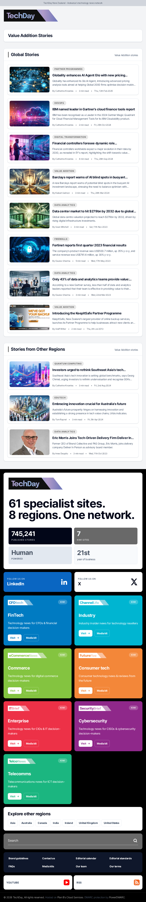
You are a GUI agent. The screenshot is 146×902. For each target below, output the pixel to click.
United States (111, 822)
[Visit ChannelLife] (98, 602)
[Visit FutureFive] (98, 655)
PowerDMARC (117, 897)
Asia (12, 822)
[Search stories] (135, 840)
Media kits (48, 866)
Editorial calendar (86, 858)
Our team (81, 866)
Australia (26, 822)
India (56, 822)
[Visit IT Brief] (27, 708)
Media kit (31, 637)
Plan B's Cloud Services (70, 897)
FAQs (12, 866)
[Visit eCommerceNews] (27, 655)
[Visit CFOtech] (27, 602)
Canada (42, 822)
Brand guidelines (18, 858)
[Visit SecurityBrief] (98, 708)
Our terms (115, 866)
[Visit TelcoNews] (27, 761)
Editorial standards (121, 858)
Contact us (48, 858)
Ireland (69, 822)
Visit (12, 637)
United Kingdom (88, 822)
